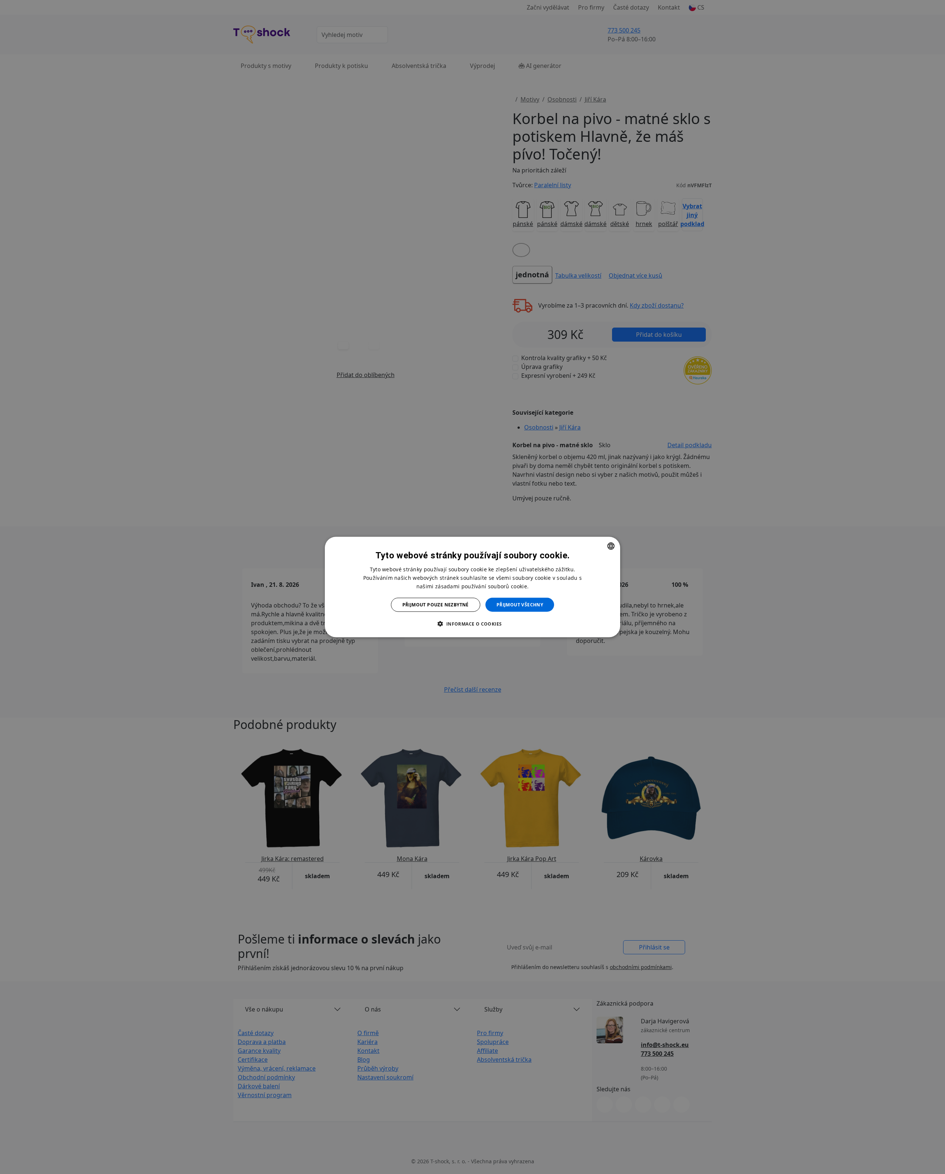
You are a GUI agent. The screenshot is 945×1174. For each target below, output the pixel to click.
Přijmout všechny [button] (519, 605)
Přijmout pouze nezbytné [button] (435, 605)
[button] (472, 623)
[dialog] (472, 587)
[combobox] (611, 546)
